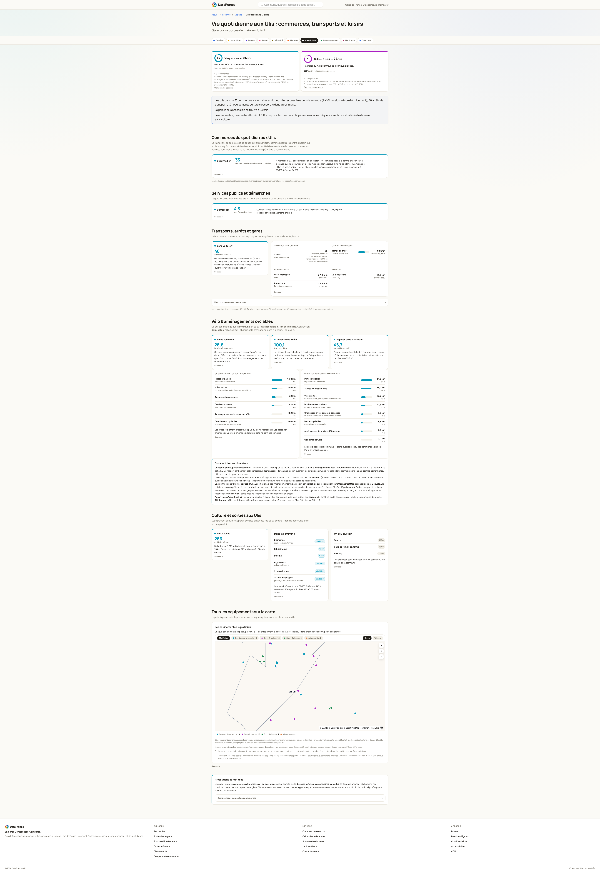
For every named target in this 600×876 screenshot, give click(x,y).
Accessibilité (458, 846)
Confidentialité (459, 841)
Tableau (377, 638)
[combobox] (292, 5)
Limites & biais (309, 846)
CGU (453, 851)
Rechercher (159, 831)
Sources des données (313, 841)
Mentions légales (459, 836)
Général (220, 40)
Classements (370, 4)
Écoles (251, 40)
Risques (294, 40)
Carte (367, 638)
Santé (265, 40)
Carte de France (162, 846)
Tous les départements (165, 841)
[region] (300, 686)
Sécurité (278, 40)
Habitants (350, 40)
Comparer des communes (166, 856)
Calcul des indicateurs (313, 836)
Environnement (330, 40)
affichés (223, 638)
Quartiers (366, 40)
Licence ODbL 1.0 (312, 500)
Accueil (215, 14)
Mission (455, 831)
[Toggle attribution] (381, 728)
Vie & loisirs (310, 40)
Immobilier (235, 40)
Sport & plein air (294, 638)
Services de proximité (246, 638)
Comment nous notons (313, 831)
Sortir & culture (272, 638)
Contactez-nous (310, 851)
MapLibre (375, 727)
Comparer (383, 4)
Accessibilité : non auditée (583, 868)
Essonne (226, 14)
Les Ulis (238, 14)
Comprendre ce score (223, 88)
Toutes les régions (163, 836)
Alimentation (314, 638)
